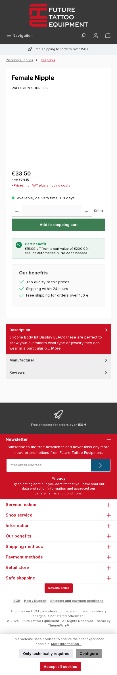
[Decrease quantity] (17, 211)
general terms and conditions (58, 493)
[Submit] (100, 465)
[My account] (95, 35)
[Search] (83, 35)
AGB (16, 601)
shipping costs (60, 611)
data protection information (44, 488)
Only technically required (46, 653)
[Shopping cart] (108, 35)
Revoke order (58, 588)
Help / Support (35, 601)
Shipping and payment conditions (77, 601)
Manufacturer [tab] (21, 360)
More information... (66, 644)
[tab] (58, 339)
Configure (89, 653)
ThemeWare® (58, 625)
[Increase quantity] (87, 211)
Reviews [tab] (17, 372)
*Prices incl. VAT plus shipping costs (41, 185)
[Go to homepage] (58, 15)
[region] (58, 134)
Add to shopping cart (59, 225)
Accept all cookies (60, 667)
